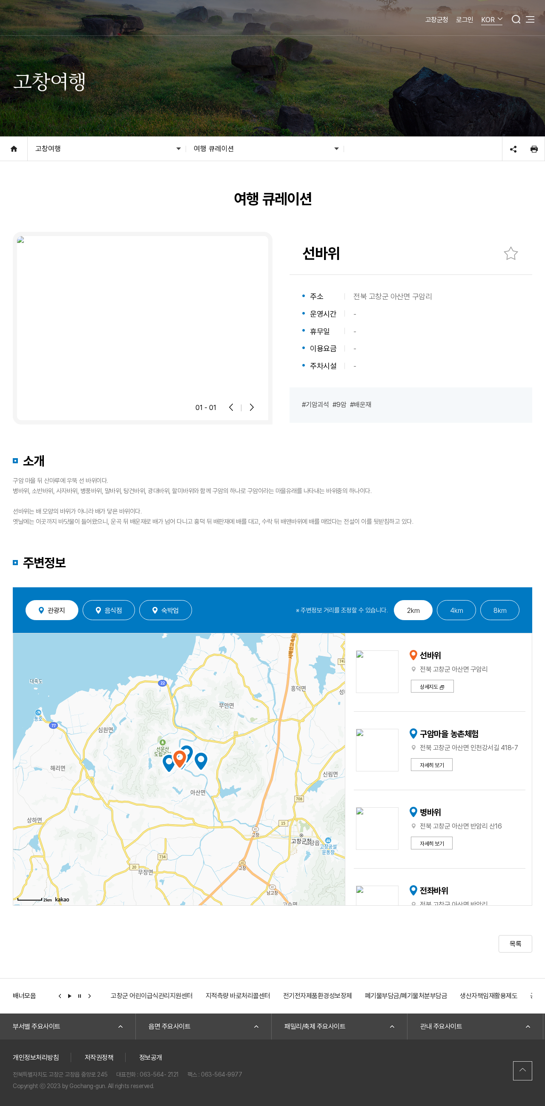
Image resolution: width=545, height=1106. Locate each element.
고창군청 (436, 19)
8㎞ (499, 610)
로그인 (464, 19)
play (70, 995)
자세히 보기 (432, 765)
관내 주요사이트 (441, 1026)
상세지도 (429, 686)
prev (59, 995)
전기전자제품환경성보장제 (317, 995)
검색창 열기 (516, 19)
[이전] (231, 407)
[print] (534, 149)
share (513, 149)
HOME (14, 149)
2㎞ (413, 610)
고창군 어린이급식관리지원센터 (152, 995)
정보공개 (150, 1057)
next (90, 995)
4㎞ (456, 610)
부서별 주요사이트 (36, 1026)
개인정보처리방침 (36, 1057)
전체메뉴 (530, 19)
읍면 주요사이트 (169, 1026)
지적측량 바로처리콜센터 (238, 995)
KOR (488, 19)
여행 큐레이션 (214, 148)
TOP (522, 1070)
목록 (515, 943)
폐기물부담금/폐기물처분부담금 (406, 995)
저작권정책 (99, 1057)
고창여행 (48, 148)
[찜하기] (510, 253)
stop (79, 995)
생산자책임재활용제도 (488, 995)
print (534, 149)
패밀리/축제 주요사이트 (314, 1026)
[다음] (251, 407)
